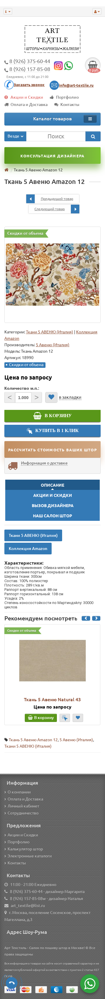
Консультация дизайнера (52, 156)
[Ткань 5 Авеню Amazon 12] (52, 275)
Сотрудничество (23, 813)
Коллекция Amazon (28, 548)
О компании (19, 792)
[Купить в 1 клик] (65, 718)
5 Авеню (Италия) (76, 739)
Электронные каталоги (30, 856)
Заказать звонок (29, 85)
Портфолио (67, 97)
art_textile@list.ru (28, 905)
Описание (52, 485)
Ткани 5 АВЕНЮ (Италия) (49, 332)
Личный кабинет (23, 806)
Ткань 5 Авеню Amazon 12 (33, 739)
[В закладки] (51, 397)
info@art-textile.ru (76, 85)
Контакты (69, 104)
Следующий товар (49, 209)
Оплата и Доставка (29, 104)
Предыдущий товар (57, 199)
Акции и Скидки (26, 97)
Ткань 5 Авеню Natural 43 (52, 699)
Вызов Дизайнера (53, 505)
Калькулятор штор (25, 849)
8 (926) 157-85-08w (28, 898)
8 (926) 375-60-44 (26, 891)
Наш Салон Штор (52, 516)
